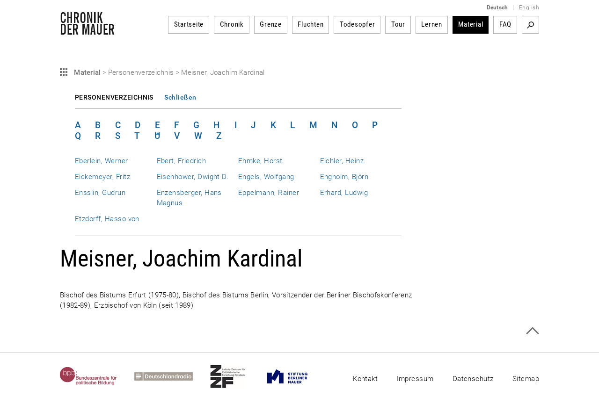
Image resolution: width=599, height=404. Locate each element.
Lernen (431, 24)
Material (470, 24)
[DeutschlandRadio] (172, 376)
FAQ (505, 24)
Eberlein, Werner (101, 161)
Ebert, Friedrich (181, 161)
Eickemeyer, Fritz (102, 177)
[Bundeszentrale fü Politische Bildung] (97, 376)
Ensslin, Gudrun (100, 192)
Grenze (271, 24)
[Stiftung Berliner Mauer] (296, 376)
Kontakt (365, 379)
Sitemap (525, 379)
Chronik (232, 24)
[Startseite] (87, 30)
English (529, 7)
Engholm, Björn (344, 177)
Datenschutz (473, 379)
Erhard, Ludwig (344, 192)
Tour (398, 24)
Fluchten (310, 24)
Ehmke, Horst (260, 161)
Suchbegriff (530, 25)
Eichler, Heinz (342, 161)
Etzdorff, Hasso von (107, 219)
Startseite (189, 24)
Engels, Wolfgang (266, 177)
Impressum (414, 379)
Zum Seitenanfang (532, 331)
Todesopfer (357, 24)
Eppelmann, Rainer (268, 192)
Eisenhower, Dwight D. (193, 177)
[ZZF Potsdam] (236, 376)
